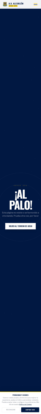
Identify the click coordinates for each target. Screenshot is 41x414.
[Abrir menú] (35, 4)
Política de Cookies (25, 404)
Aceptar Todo (30, 410)
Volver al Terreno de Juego (20, 226)
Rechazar (10, 410)
